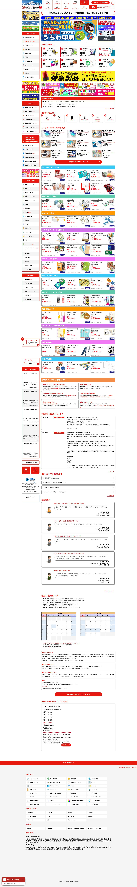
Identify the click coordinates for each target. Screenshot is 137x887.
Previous (41, 30)
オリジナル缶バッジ (29, 123)
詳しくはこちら (45, 686)
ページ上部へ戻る (68, 763)
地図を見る (64, 745)
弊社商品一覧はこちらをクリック (78, 162)
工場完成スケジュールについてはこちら (78, 694)
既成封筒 (27, 73)
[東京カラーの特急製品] (78, 76)
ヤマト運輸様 (70, 456)
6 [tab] (58, 42)
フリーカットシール (72, 428)
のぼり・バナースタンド (30, 248)
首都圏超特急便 (28, 153)
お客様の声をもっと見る (109, 591)
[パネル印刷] (78, 154)
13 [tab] (75, 42)
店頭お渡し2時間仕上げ (30, 145)
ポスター (27, 57)
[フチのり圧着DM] (50, 92)
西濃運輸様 (69, 460)
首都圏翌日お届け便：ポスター (71, 521)
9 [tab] (65, 42)
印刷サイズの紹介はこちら (31, 462)
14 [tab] (77, 42)
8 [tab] (63, 42)
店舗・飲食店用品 (29, 287)
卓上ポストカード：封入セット (72, 536)
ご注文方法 (90, 812)
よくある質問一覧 (110, 495)
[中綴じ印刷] (52, 144)
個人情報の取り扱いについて (95, 828)
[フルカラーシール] (106, 86)
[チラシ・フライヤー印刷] (52, 134)
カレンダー (27, 220)
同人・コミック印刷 (95, 800)
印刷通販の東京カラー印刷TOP (128, 768)
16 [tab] (82, 42)
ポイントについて (72, 820)
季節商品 (27, 279)
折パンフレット (28, 61)
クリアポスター (28, 111)
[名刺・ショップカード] (52, 154)
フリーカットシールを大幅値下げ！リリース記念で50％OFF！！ (105, 6)
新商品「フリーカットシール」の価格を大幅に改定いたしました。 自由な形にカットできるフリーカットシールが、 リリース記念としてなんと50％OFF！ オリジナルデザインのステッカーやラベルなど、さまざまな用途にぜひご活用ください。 (88, 421)
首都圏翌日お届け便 (29, 157)
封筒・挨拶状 (28, 228)
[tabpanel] (69, 30)
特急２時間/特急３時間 (30, 37)
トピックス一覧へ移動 (109, 108)
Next (97, 30)
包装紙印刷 (27, 208)
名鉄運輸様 (69, 462)
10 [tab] (68, 42)
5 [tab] (56, 42)
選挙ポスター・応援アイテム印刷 (63, 504)
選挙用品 (27, 261)
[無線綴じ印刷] (78, 144)
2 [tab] (49, 42)
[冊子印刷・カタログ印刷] (103, 134)
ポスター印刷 (57, 521)
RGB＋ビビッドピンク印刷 (77, 800)
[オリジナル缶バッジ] (103, 154)
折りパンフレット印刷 (60, 553)
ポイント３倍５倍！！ (30, 41)
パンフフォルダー (29, 236)
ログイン (96, 2)
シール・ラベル (28, 244)
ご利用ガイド (30, 812)
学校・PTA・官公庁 (29, 265)
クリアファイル (28, 232)
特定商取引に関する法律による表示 (76, 828)
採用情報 (29, 828)
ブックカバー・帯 (29, 192)
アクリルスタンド (75, 804)
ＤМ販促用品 (28, 299)
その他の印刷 (28, 269)
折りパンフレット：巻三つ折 (76, 553)
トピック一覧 (30, 820)
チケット (27, 224)
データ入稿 (49, 812)
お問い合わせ (26, 471)
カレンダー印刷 (58, 536)
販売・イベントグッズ (30, 291)
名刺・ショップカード (30, 65)
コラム (48, 816)
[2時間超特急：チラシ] (69, 86)
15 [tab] (79, 42)
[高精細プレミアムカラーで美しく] (78, 18)
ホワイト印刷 (53, 800)
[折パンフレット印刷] (103, 144)
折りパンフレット (54, 786)
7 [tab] (60, 42)
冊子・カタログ (28, 188)
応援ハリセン (28, 115)
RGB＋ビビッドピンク (30, 127)
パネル (26, 212)
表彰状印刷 (27, 253)
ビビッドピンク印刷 (29, 131)
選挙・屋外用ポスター (79, 504)
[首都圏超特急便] (106, 92)
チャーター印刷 (28, 283)
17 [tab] (84, 42)
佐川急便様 (69, 458)
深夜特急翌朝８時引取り (30, 161)
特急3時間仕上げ (29, 149)
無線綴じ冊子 (66, 570)
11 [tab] (70, 42)
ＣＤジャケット (95, 789)
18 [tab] (87, 42)
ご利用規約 (49, 828)
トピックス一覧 (111, 471)
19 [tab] (89, 42)
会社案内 (35, 471)
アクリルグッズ (28, 119)
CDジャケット (28, 240)
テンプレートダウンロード (33, 816)
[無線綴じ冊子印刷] (50, 86)
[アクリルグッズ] (69, 92)
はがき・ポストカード (30, 69)
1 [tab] (46, 42)
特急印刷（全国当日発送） (30, 165)
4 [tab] (53, 42)
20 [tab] (91, 42)
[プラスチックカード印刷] (87, 86)
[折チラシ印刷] (78, 134)
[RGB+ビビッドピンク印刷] (87, 92)
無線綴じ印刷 (57, 570)
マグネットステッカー (55, 804)
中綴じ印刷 (73, 778)
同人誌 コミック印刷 (29, 77)
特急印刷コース (31, 138)
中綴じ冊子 (27, 49)
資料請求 (70, 812)
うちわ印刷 (27, 257)
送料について (50, 820)
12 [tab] (72, 42)
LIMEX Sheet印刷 (34, 800)
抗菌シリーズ (28, 295)
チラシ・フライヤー (29, 45)
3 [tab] (51, 42)
